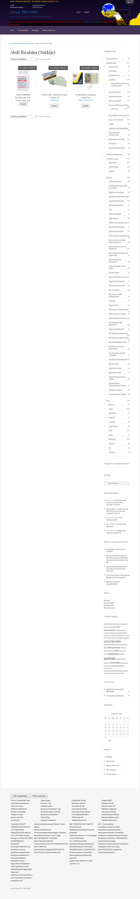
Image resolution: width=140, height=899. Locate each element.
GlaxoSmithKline (110, 644)
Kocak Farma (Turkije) (117, 285)
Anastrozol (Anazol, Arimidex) (80, 852)
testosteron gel (108, 668)
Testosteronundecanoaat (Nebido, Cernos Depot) (49, 825)
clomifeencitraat (119, 635)
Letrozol (111, 650)
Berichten (109, 603)
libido (116, 650)
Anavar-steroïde (17, 817)
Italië (111, 435)
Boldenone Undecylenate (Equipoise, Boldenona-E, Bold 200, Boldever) (20, 855)
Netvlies (123, 659)
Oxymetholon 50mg (79, 809)
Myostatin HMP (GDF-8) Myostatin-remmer (20, 848)
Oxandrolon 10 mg (79, 800)
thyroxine (125, 670)
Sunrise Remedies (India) (118, 342)
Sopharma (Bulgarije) (116, 329)
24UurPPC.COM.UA (92, 22)
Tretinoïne (106, 673)
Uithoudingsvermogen (117, 148)
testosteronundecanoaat (113, 671)
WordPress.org (109, 608)
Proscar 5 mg (46, 803)
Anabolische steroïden (117, 139)
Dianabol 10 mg (107, 803)
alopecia (118, 624)
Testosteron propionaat (20, 803)
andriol (106, 627)
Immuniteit (113, 71)
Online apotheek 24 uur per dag (23, 43)
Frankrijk (112, 422)
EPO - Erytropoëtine (105, 824)
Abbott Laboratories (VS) (118, 222)
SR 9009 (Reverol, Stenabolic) (17, 842)
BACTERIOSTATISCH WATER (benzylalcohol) (81, 825)
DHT (105, 638)
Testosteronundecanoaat (81, 812)
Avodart (106, 633)
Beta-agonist (107, 635)
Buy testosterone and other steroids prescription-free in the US (116, 569)
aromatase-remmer (120, 630)
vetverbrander (112, 641)
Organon (112, 301)
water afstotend (119, 673)
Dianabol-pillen (46, 806)
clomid (113, 635)
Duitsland (112, 413)
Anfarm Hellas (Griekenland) (119, 235)
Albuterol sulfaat (111, 624)
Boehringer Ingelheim (116, 192)
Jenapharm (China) (115, 390)
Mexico (111, 404)
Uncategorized (111, 58)
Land (108, 400)
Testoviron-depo (17, 806)
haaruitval (120, 644)
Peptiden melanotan (109, 809)
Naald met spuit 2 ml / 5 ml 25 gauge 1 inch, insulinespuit (83, 836)
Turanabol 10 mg (78, 806)
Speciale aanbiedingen (114, 154)
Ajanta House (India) (116, 231)
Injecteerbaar (114, 167)
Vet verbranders (115, 92)
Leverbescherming (115, 96)
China (111, 409)
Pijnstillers (113, 143)
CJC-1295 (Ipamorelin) (78, 841)
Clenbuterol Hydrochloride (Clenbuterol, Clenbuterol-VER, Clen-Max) (113, 845)
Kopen (23, 104)
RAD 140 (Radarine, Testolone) (45, 838)
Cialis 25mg (45, 817)
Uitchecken (110, 761)
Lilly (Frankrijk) (114, 290)
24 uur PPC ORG (24, 12)
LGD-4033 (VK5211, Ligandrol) (109, 849)
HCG (125, 644)
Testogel (111, 666)
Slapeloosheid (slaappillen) (118, 128)
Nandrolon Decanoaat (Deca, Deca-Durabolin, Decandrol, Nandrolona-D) (22, 878)
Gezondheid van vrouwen (118, 115)
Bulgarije (112, 417)
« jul (109, 740)
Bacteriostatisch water (110, 817)
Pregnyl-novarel (17, 814)
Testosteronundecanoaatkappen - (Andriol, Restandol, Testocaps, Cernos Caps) (50, 833)
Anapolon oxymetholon (49, 814)
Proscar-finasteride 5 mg (20, 800)
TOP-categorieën (20, 796)
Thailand (112, 452)
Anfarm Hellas (112, 627)
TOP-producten (38, 796)
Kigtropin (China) (115, 368)
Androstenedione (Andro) (43, 841)
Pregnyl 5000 (107, 800)
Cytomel (126, 635)
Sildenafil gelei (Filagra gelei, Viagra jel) (21, 870)
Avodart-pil (15, 820)
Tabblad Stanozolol (79, 820)
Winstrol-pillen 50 (108, 806)
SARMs (111, 124)
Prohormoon (113, 66)
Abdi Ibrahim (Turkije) (116, 227)
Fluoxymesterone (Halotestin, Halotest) (80, 856)
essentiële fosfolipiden (122, 638)
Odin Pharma (113, 218)
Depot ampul (45, 800)
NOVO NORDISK (115, 214)
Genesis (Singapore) (116, 205)
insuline (123, 647)
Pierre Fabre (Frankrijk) (117, 314)
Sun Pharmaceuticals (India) (119, 338)
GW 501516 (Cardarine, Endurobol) (47, 852)
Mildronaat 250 (77, 817)
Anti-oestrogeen (115, 100)
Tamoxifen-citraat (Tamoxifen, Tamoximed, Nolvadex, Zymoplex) (110, 831)
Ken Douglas (110, 509)
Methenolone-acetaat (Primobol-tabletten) (81, 831)
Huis (12, 1)
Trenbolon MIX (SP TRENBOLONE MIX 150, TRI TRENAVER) (20, 827)
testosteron (119, 666)
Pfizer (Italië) (113, 305)
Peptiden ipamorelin (109, 820)
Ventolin (112, 673)
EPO (115, 638)
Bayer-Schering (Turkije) (117, 394)
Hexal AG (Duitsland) (116, 281)
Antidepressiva (114, 75)
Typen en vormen (112, 159)
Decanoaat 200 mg (109, 812)
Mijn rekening (111, 770)
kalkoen (112, 443)
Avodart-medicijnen (18, 812)
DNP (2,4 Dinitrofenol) (42, 830)
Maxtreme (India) (115, 372)
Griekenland (113, 426)
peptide (109, 658)
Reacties (108, 605)
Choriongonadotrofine (80, 814)
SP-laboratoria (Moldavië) (118, 333)
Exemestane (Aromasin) (107, 841)
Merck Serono (114, 364)
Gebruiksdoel (111, 63)
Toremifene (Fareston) (106, 852)
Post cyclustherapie (116, 119)
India (110, 430)
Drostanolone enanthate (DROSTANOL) (49, 849)
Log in (78, 12)
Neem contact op (50, 1)
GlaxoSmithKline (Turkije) (118, 277)
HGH (106, 647)
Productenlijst (23, 1)
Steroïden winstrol (78, 803)
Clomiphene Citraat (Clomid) (108, 827)
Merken (109, 177)
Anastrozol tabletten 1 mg (50, 809)
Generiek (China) (115, 181)
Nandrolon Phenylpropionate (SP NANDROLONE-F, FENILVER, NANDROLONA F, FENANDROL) (82, 846)
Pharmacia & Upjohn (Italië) (119, 309)
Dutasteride (110, 638)
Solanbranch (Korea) (116, 201)
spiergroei (113, 653)
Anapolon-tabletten (48, 820)
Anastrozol (125, 624)
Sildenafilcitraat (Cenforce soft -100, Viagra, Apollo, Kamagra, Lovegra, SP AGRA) (22, 835)
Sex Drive (114, 109)
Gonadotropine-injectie (110, 814)
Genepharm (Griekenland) (118, 359)
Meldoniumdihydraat (19, 809)
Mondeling (112, 162)
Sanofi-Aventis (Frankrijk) (118, 318)
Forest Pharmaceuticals (115, 695)
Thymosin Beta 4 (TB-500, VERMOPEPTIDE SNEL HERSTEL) (51, 845)
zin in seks (115, 662)
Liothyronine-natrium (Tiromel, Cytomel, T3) (81, 862)
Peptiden (112, 79)
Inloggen (87, 12)
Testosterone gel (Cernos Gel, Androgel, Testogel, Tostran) (116, 502)
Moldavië (112, 439)
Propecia (118, 659)
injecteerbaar (114, 647)
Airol (105, 624)
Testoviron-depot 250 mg (50, 812)
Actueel (111, 171)
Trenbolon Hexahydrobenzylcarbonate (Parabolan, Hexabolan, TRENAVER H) (112, 836)
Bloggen (36, 1)
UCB (110, 209)
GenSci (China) (114, 272)
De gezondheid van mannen (119, 105)
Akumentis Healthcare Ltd (118, 196)
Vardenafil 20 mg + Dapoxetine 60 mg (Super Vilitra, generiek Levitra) (20, 863)
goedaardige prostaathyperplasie (118, 633)
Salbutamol (107, 663)
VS (110, 448)
